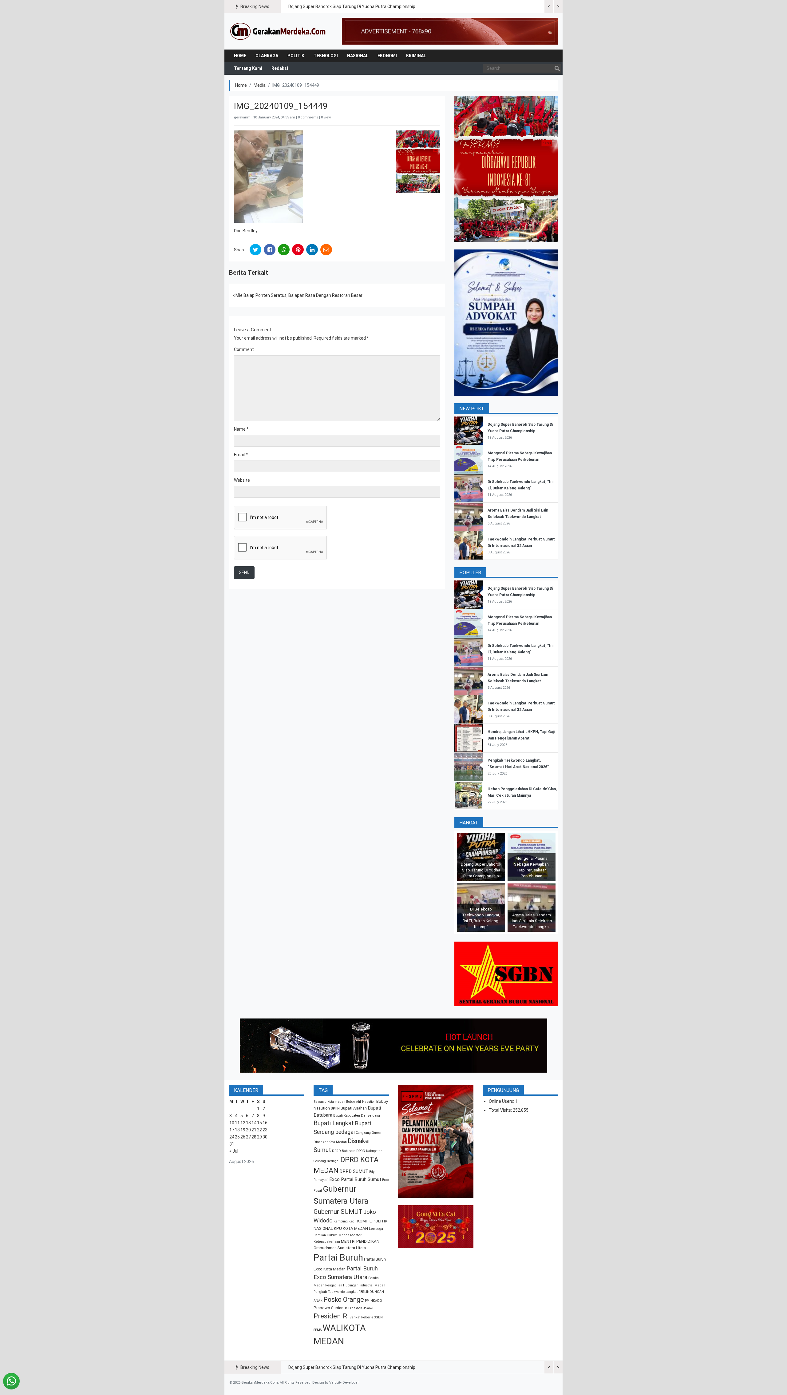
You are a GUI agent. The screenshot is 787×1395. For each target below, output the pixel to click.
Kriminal (416, 55)
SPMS (318, 1330)
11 (237, 1122)
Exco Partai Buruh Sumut (355, 1179)
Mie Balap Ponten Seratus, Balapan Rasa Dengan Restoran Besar (298, 295)
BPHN (335, 1108)
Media (260, 85)
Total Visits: (501, 1110)
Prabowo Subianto (330, 1307)
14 (253, 1122)
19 (242, 1129)
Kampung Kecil (345, 1221)
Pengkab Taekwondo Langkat (336, 1292)
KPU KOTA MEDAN (351, 1228)
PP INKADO (373, 1301)
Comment (244, 349)
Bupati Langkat (334, 1123)
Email (241, 454)
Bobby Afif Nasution (360, 1102)
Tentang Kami (248, 68)
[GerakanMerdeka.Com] (278, 31)
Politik (295, 55)
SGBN (378, 1317)
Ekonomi (387, 55)
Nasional (357, 55)
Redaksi (279, 68)
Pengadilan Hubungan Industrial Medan (355, 1285)
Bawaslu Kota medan (329, 1102)
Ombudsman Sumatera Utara (340, 1248)
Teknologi (326, 55)
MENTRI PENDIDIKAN (360, 1241)
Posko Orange (343, 1299)
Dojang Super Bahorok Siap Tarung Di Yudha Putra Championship (351, 6)
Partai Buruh (338, 1257)
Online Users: (502, 1101)
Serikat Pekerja (361, 1317)
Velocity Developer (343, 1383)
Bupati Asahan (354, 1108)
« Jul (233, 1151)
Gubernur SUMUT (338, 1211)
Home (240, 55)
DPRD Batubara (343, 1151)
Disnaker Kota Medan (330, 1142)
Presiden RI (331, 1316)
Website (242, 480)
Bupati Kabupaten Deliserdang (356, 1116)
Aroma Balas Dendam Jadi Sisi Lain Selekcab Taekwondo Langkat (531, 921)
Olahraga (266, 55)
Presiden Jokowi (360, 1308)
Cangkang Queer (369, 1133)
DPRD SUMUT (353, 1171)
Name (241, 429)
